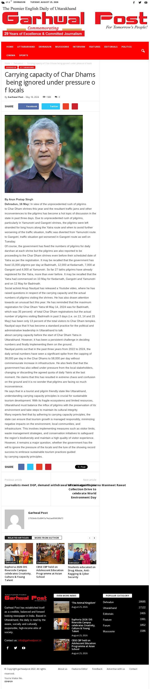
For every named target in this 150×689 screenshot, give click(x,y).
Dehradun (45, 46)
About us (62, 668)
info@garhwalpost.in (29, 640)
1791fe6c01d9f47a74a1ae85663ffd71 (45, 518)
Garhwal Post (15, 96)
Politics (126, 46)
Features (94, 46)
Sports (23, 55)
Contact (133, 668)
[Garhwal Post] (75, 24)
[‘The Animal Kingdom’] (61, 607)
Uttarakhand (26, 46)
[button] (143, 51)
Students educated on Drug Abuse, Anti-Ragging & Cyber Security (82, 572)
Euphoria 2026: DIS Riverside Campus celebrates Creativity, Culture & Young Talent (18, 573)
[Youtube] (146, 3)
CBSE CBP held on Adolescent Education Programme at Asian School (49, 572)
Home (9, 46)
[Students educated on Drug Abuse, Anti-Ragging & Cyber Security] (82, 553)
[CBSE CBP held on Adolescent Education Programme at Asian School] (50, 553)
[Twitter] (140, 3)
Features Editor (80, 668)
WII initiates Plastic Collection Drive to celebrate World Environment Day (82, 491)
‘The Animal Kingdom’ (84, 602)
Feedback (97, 668)
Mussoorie (62, 46)
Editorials (111, 46)
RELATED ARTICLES (18, 537)
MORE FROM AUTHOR (47, 537)
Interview (79, 46)
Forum (106, 625)
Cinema (10, 55)
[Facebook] (133, 3)
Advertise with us (116, 668)
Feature (107, 619)
